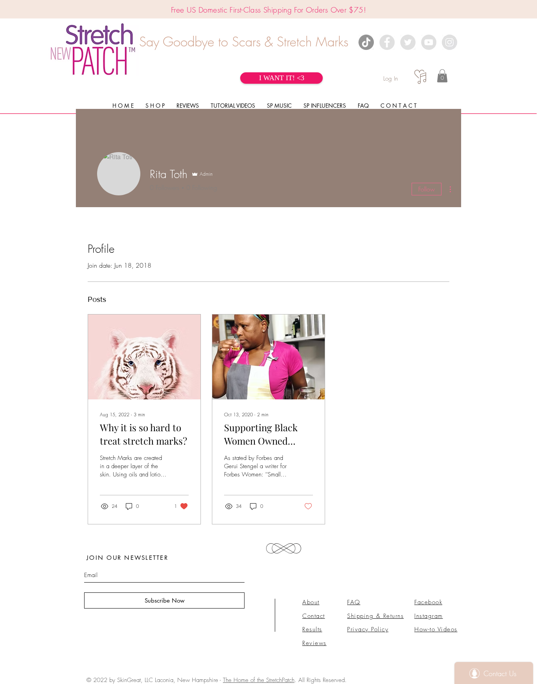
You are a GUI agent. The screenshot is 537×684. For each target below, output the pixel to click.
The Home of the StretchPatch (258, 680)
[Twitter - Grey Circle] (408, 42)
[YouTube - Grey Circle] (428, 42)
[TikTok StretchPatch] (366, 42)
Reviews (314, 643)
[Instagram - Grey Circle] (449, 42)
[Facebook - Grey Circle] (387, 42)
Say (149, 41)
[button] (442, 75)
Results (312, 629)
